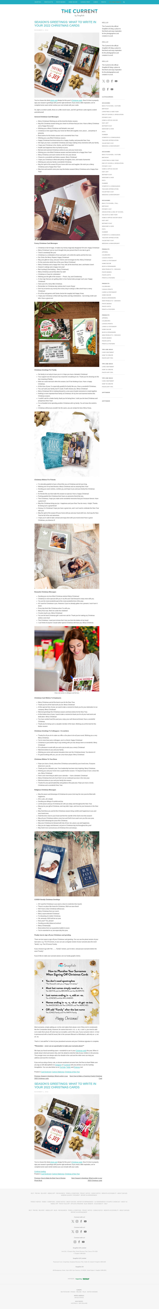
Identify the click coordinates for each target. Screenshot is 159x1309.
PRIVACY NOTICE (85, 1193)
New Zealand (83, 1303)
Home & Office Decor (110, 120)
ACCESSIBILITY (98, 1203)
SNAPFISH (38, 2)
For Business (60, 1193)
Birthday (105, 108)
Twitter (68, 1067)
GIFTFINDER (106, 392)
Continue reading (40, 1171)
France (72, 1292)
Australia (74, 1303)
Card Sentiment (46, 1072)
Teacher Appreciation (110, 140)
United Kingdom (92, 1292)
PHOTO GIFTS (48, 2)
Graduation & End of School (113, 212)
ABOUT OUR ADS (122, 1193)
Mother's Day (107, 126)
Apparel (105, 252)
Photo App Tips (107, 358)
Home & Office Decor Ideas (112, 217)
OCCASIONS (106, 103)
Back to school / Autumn (111, 154)
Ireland (78, 1292)
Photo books (107, 303)
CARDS (95, 2)
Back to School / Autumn (111, 106)
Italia (84, 1292)
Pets (103, 131)
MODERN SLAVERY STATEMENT (70, 1195)
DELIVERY (44, 1193)
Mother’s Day (107, 174)
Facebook (67, 1065)
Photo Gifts (106, 275)
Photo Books (107, 272)
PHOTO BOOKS (60, 2)
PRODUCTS (105, 249)
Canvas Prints (107, 257)
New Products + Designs (111, 269)
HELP (32, 1193)
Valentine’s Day (108, 192)
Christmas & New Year (72, 1072)
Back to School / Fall (110, 203)
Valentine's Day (108, 143)
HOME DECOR (73, 2)
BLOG (55, 1210)
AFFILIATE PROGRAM (77, 1203)
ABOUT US (124, 1202)
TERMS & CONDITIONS (72, 1193)
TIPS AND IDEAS (107, 349)
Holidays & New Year (110, 214)
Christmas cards (77, 100)
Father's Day (106, 117)
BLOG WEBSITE (88, 1203)
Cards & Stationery (58, 1072)
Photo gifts (106, 306)
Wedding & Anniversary (111, 146)
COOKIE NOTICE (96, 1193)
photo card (53, 100)
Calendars (106, 255)
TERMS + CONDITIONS (48, 1202)
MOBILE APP (51, 1193)
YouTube (63, 1067)
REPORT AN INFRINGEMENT (89, 1195)
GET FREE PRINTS (115, 2)
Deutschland (65, 1292)
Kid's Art (105, 123)
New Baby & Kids (108, 129)
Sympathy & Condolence (111, 137)
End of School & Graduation (113, 114)
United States (79, 1297)
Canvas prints (107, 289)
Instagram (58, 1065)
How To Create (107, 355)
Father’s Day (107, 166)
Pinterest (77, 1067)
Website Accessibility (109, 1193)
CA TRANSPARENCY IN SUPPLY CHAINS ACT (107, 1202)
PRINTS (103, 2)
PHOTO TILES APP (64, 1203)
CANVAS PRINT (85, 2)
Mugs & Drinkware (109, 266)
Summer (105, 134)
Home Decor (106, 263)
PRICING (37, 1193)
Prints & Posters (108, 278)
